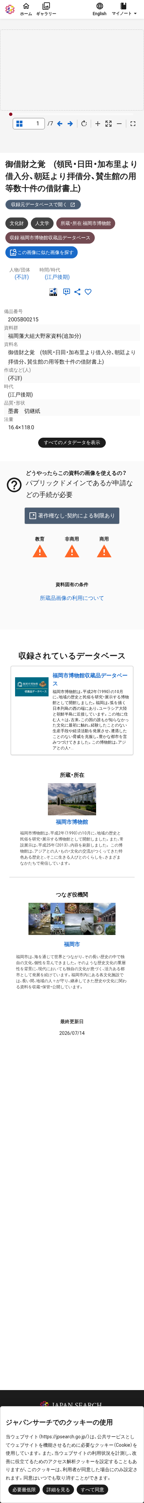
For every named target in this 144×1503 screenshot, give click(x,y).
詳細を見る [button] (58, 1489)
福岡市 (72, 944)
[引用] (68, 292)
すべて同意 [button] (92, 1489)
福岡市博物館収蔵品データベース (90, 679)
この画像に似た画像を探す (45, 252)
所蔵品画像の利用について (72, 598)
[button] (125, 9)
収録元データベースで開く (39, 204)
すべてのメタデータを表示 (72, 442)
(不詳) (22, 277)
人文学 (42, 223)
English (99, 13)
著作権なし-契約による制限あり (76, 515)
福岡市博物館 (72, 822)
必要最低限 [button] (24, 1489)
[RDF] (54, 292)
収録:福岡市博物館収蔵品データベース (50, 237)
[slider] (10, 114)
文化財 (17, 223)
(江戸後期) (57, 277)
